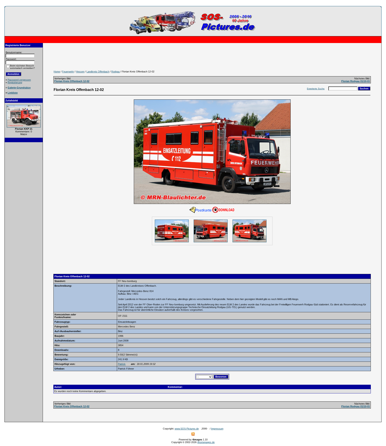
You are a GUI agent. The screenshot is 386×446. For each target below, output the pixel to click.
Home (57, 71)
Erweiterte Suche (316, 88)
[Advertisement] (24, 212)
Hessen (80, 71)
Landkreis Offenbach (97, 71)
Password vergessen (19, 79)
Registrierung (15, 82)
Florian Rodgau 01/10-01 (355, 81)
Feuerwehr (68, 71)
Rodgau (115, 71)
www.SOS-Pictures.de (187, 428)
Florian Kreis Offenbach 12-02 (71, 81)
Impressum (217, 428)
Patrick (122, 364)
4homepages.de (206, 442)
